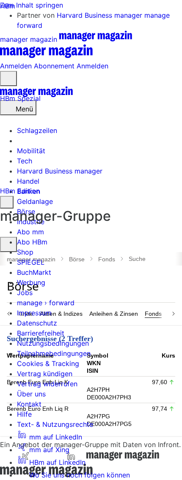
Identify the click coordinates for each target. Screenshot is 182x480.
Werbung (31, 282)
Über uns (31, 394)
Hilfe (24, 414)
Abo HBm (32, 242)
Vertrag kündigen (44, 373)
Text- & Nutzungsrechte (55, 424)
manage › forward (45, 302)
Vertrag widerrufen (47, 384)
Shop (25, 252)
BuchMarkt (34, 272)
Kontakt (29, 404)
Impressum (34, 313)
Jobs (25, 292)
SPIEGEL (30, 262)
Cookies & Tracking (48, 363)
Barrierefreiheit (40, 333)
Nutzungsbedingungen (53, 343)
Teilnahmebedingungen (54, 353)
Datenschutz (37, 323)
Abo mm (30, 232)
